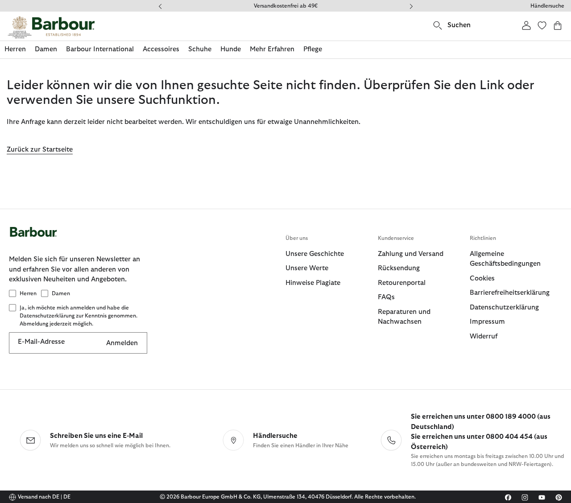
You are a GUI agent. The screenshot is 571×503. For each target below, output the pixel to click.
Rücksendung (399, 268)
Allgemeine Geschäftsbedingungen (505, 259)
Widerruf (483, 336)
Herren (28, 293)
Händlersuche (547, 5)
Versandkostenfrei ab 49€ (286, 5)
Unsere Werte (307, 268)
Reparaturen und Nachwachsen (404, 317)
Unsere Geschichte (315, 254)
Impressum (487, 321)
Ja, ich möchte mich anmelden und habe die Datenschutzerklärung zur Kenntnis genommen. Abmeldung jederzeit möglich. (78, 315)
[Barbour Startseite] (51, 27)
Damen (61, 293)
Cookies (482, 278)
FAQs (386, 297)
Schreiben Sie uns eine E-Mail (96, 436)
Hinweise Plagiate (313, 283)
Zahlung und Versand (410, 254)
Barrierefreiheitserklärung (510, 292)
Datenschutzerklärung (504, 307)
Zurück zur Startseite (40, 149)
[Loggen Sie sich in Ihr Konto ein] (526, 25)
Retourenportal (402, 283)
